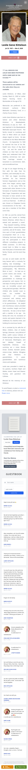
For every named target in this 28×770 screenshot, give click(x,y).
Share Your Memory (10, 466)
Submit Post (14, 493)
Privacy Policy (10, 763)
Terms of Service (18, 763)
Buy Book (16, 442)
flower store (6, 393)
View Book (7, 442)
